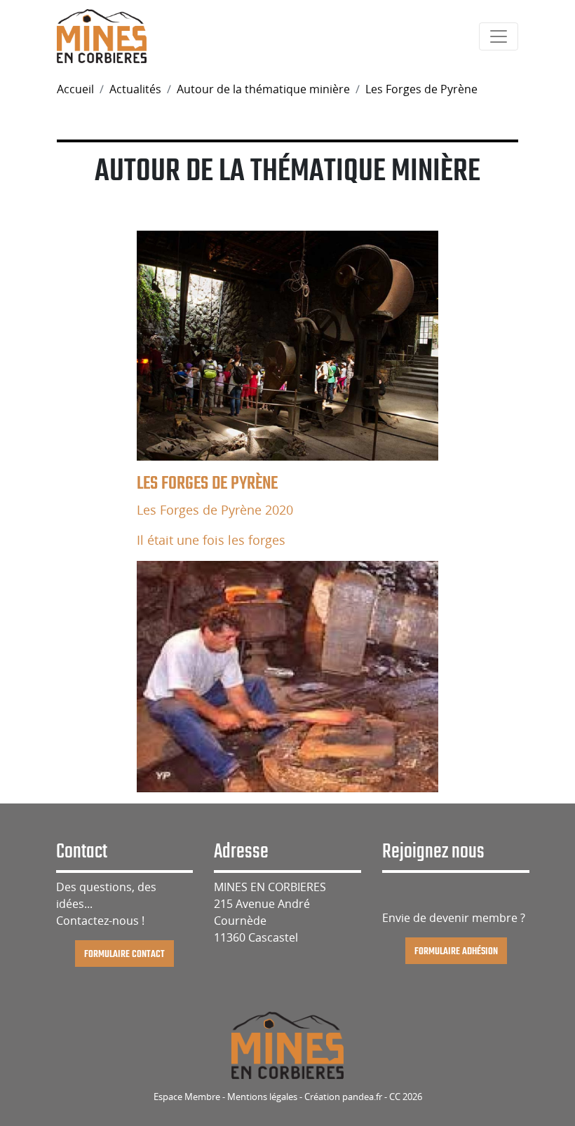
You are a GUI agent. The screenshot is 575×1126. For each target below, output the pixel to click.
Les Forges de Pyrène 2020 (215, 509)
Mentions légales (262, 1096)
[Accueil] (102, 34)
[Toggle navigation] (498, 36)
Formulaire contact (124, 953)
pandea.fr (362, 1096)
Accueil (75, 89)
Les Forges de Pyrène (421, 89)
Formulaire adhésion (456, 950)
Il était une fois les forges (211, 539)
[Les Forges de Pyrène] (287, 346)
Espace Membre (187, 1096)
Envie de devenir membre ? (453, 917)
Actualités (135, 89)
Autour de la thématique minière (263, 89)
